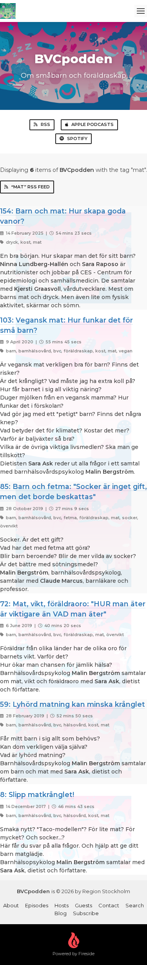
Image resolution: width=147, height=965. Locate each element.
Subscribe (86, 913)
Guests (83, 905)
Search (134, 905)
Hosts (61, 905)
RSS (45, 124)
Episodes (36, 905)
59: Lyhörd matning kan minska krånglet (72, 704)
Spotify (77, 138)
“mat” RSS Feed (30, 187)
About (11, 905)
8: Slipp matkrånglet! (37, 794)
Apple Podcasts (92, 124)
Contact (108, 905)
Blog (60, 913)
